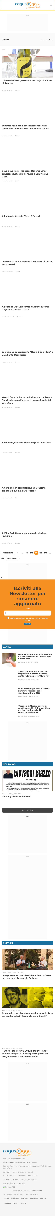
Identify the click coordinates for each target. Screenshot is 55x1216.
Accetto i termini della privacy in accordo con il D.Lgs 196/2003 (28, 620)
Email (28, 608)
